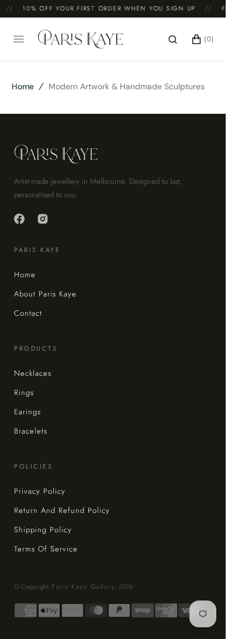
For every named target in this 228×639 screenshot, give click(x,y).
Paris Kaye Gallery (83, 586)
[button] (164, 39)
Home (23, 86)
